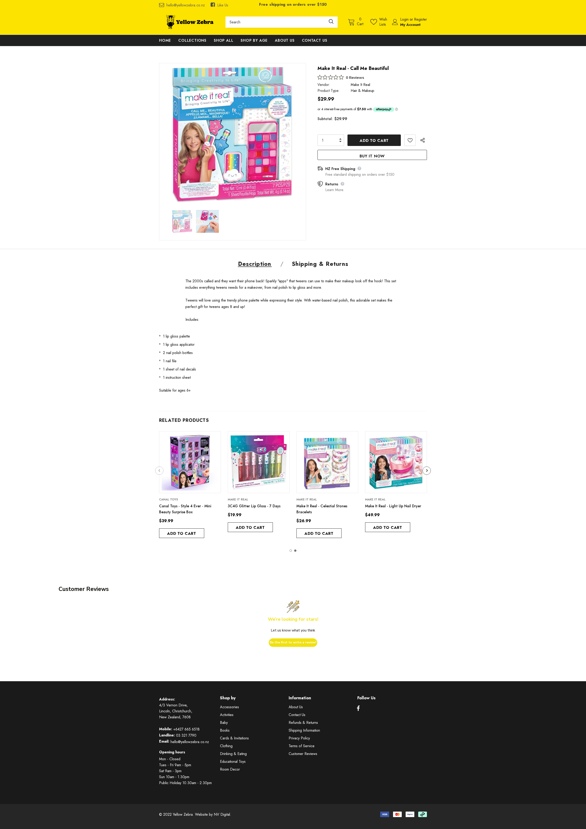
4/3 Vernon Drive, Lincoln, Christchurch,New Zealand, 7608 (175, 711)
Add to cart (181, 533)
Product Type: (328, 90)
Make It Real (360, 84)
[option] (233, 134)
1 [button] (291, 550)
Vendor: (323, 84)
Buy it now (372, 156)
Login (405, 19)
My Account (410, 24)
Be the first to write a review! (293, 642)
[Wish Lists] (410, 140)
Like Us (222, 5)
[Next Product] (427, 471)
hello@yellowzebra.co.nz (185, 5)
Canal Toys (168, 499)
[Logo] (189, 22)
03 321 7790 (186, 735)
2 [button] (295, 550)
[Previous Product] (159, 471)
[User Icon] (395, 22)
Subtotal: (325, 118)
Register (420, 19)
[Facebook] (358, 708)
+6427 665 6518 (186, 729)
